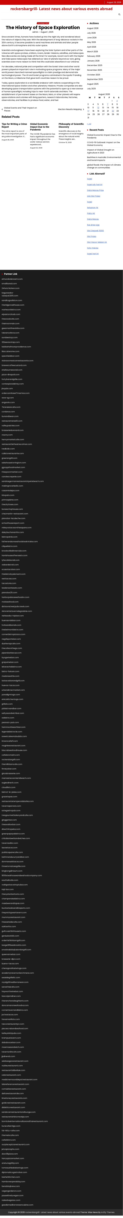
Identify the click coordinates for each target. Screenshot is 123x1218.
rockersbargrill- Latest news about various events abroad (61, 8)
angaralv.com (8, 402)
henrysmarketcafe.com (13, 439)
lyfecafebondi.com (10, 560)
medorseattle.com (10, 676)
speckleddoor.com (10, 356)
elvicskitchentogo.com (12, 699)
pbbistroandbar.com (11, 708)
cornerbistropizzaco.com (13, 634)
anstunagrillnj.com (10, 1163)
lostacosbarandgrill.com (13, 680)
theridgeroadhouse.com (13, 305)
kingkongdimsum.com (12, 871)
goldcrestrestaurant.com (13, 1102)
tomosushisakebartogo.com (15, 1167)
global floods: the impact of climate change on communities (104, 166)
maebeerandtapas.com (13, 903)
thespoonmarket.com (12, 472)
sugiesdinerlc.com (10, 782)
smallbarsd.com (9, 283)
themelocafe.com (10, 1135)
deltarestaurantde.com (13, 1093)
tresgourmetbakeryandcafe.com (17, 815)
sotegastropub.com (11, 810)
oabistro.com (8, 717)
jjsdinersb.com (8, 1056)
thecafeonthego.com (12, 648)
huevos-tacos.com (10, 685)
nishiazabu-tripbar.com (13, 615)
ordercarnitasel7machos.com (16, 393)
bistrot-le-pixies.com (11, 792)
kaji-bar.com (8, 889)
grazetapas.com (9, 796)
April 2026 (91, 46)
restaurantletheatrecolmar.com (17, 444)
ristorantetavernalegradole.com (17, 611)
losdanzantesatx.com (12, 587)
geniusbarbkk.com (10, 935)
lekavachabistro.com (12, 666)
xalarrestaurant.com (11, 1075)
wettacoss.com (9, 578)
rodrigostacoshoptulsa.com (15, 884)
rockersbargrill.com (11, 759)
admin (35, 32)
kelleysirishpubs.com (11, 1033)
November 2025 (94, 70)
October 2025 (93, 74)
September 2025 (95, 79)
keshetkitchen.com (11, 1177)
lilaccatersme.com (10, 351)
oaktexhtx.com (9, 926)
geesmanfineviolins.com (13, 328)
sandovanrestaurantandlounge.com (19, 1112)
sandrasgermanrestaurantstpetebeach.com (23, 481)
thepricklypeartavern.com (14, 912)
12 (98, 107)
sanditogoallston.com (12, 300)
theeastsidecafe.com (12, 922)
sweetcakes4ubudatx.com (14, 736)
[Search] (119, 14)
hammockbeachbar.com (13, 727)
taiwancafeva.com (10, 332)
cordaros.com (8, 411)
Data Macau (93, 219)
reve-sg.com (8, 397)
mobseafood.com (10, 601)
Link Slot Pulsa (93, 196)
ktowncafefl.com (10, 741)
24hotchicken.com (10, 288)
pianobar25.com (9, 592)
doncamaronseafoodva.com (15, 1005)
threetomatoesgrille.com (13, 866)
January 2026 (93, 60)
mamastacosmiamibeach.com (16, 778)
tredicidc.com (8, 448)
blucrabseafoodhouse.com (14, 750)
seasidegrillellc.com (11, 977)
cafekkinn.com (9, 1140)
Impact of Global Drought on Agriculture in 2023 (100, 151)
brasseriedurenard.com (13, 430)
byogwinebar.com (10, 657)
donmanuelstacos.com (12, 861)
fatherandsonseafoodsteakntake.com (20, 541)
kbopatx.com (8, 495)
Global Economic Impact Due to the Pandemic (39, 127)
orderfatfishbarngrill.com (13, 940)
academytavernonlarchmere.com (18, 973)
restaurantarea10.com (12, 421)
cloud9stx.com (8, 787)
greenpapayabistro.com (13, 833)
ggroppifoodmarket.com (13, 467)
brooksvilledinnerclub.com (14, 550)
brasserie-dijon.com (11, 959)
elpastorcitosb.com (11, 314)
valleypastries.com (10, 425)
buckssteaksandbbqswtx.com (16, 908)
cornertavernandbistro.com (15, 1010)
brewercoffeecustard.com (14, 365)
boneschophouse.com (12, 509)
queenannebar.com (11, 954)
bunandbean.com (10, 416)
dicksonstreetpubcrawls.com (15, 606)
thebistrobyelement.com (13, 574)
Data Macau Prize (95, 190)
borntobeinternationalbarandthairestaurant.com (25, 1121)
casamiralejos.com (10, 490)
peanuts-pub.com (10, 722)
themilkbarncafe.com (12, 764)
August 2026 (92, 28)
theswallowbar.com (11, 824)
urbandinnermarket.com (13, 690)
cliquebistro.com (9, 546)
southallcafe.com (10, 880)
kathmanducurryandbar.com (15, 857)
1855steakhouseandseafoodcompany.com (22, 875)
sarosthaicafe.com (10, 986)
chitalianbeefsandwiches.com (16, 838)
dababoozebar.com (11, 1042)
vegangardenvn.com (11, 1191)
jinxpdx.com (7, 388)
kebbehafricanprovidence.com (16, 346)
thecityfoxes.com (10, 504)
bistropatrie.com (9, 536)
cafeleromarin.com (11, 755)
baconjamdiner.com (11, 996)
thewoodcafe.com (10, 318)
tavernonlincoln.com (11, 1051)
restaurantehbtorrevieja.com (15, 1116)
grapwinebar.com (10, 662)
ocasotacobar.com (11, 569)
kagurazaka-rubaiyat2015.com (10, 294)
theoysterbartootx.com (13, 894)
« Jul (89, 123)
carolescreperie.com (11, 476)
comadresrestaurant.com (14, 1089)
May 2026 (91, 42)
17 (88, 111)
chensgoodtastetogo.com (14, 968)
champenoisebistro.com (13, 898)
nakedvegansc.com (11, 1200)
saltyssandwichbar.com (13, 713)
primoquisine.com (10, 499)
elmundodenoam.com (12, 279)
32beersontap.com (11, 342)
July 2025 (91, 88)
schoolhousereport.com (13, 523)
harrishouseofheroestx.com (14, 555)
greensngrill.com (9, 458)
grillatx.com (7, 704)
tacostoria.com (9, 583)
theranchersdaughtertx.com (15, 1000)
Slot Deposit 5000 (95, 230)
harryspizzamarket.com (13, 1158)
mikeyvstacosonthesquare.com (16, 527)
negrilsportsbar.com (11, 639)
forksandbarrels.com (11, 625)
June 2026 (91, 37)
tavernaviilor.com (10, 843)
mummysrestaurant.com (13, 917)
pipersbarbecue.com (11, 652)
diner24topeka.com (11, 829)
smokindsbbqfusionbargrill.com (16, 949)
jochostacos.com (10, 1014)
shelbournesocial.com (12, 370)
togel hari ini (93, 253)
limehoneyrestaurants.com (14, 1098)
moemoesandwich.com (13, 1047)
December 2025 (94, 65)
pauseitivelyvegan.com (12, 1195)
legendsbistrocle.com (12, 731)
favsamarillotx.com (11, 1019)
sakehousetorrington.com (14, 462)
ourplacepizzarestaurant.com (16, 1144)
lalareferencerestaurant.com (15, 1084)
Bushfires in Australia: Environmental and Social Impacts (104, 159)
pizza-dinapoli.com (10, 374)
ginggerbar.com (9, 820)
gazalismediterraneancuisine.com (17, 1204)
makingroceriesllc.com (12, 485)
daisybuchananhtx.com (13, 532)
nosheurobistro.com (11, 309)
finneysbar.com (9, 768)
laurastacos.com (9, 847)
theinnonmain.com (10, 323)
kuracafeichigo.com (11, 1126)
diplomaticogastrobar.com (14, 1172)
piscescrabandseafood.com (15, 1028)
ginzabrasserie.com (11, 773)
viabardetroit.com (10, 564)
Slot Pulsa (91, 236)
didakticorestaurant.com (13, 1107)
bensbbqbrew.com (11, 1186)
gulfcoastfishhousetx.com (14, 931)
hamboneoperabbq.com (13, 1181)
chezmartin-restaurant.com (15, 513)
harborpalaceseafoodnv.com (15, 597)
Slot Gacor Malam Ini (97, 242)
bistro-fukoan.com (10, 671)
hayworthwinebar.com (12, 991)
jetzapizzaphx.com (10, 1149)
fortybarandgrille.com (12, 379)
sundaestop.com (10, 337)
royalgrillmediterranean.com (15, 982)
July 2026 (91, 33)
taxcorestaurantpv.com (13, 1024)
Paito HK (91, 213)
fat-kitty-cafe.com (11, 1130)
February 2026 (93, 56)
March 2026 (92, 51)
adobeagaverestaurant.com (15, 1061)
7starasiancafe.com (11, 407)
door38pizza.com (10, 1153)
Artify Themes (107, 1212)
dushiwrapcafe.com (11, 643)
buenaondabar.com (11, 620)
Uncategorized (43, 23)
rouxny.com (7, 434)
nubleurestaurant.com (12, 1065)
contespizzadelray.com (13, 383)
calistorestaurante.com (13, 453)
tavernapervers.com (11, 806)
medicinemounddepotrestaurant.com (19, 1079)
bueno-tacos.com (10, 963)
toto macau (92, 248)
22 (113, 111)
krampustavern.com (11, 1038)
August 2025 (93, 84)
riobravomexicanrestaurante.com (17, 360)
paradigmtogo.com (11, 694)
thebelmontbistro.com (12, 629)
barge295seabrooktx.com (14, 945)
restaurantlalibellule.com (13, 1070)
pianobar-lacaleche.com (13, 518)
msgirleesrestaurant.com (13, 745)
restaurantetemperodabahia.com (18, 801)
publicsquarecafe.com (12, 852)
